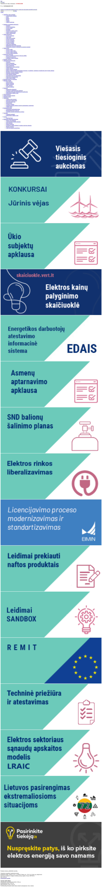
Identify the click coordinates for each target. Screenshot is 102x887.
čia (6, 877)
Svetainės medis (17, 9)
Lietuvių (23, 9)
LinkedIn (30, 9)
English (26, 9)
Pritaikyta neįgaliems (5, 9)
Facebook (34, 9)
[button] (15, 10)
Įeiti (1, 1)
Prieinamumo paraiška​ (5, 878)
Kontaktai (12, 9)
